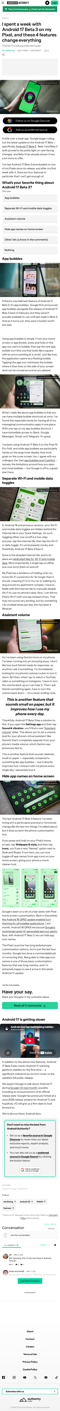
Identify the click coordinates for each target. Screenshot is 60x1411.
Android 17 (6, 1189)
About (30, 1331)
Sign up (53, 1224)
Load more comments (30, 1281)
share (47, 1264)
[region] (30, 1270)
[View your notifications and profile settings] (55, 1245)
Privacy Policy (30, 1361)
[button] (30, 3)
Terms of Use (30, 1354)
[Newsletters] (46, 1377)
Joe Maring (10, 50)
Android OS (26, 1201)
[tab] (11, 1245)
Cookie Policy (30, 1369)
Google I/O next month (23, 1087)
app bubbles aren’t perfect (39, 460)
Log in (46, 1224)
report (53, 1264)
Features (6, 1185)
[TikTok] (56, 1377)
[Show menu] (3, 3)
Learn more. (50, 14)
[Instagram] (14, 1377)
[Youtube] (24, 1377)
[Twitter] (35, 1377)
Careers (30, 1346)
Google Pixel (22, 1189)
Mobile (5, 18)
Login (54, 3)
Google (13, 1189)
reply (11, 1264)
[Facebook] (3, 1377)
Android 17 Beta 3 (26, 146)
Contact (30, 1339)
